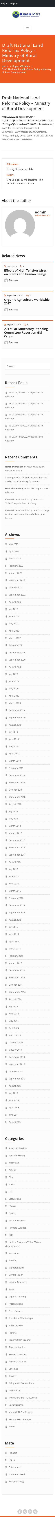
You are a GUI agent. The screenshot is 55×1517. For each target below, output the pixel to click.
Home (5, 66)
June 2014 (14, 1013)
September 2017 (17, 854)
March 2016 (15, 890)
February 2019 (16, 768)
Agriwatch (14, 1162)
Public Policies (16, 1325)
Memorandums (16, 1267)
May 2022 (13, 623)
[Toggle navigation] (27, 28)
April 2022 (14, 630)
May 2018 (13, 818)
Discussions (15, 1198)
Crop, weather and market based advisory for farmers (27, 514)
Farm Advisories (17, 1220)
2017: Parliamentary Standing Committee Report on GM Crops (26, 332)
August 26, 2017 (14, 324)
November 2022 (17, 580)
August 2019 (15, 724)
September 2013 (17, 1078)
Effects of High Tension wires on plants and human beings (25, 272)
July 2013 (13, 1093)
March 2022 (15, 638)
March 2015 (15, 948)
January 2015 (15, 963)
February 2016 (16, 898)
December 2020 (17, 652)
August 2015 (15, 919)
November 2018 (17, 782)
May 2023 (13, 544)
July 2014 (13, 1006)
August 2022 (15, 601)
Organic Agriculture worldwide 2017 (27, 301)
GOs (11, 1234)
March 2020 (15, 703)
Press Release (16, 1311)
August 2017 (15, 861)
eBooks (12, 1206)
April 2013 (14, 1107)
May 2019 (13, 746)
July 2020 (13, 674)
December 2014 (17, 970)
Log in (12, 1459)
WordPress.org (16, 1481)
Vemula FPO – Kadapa (20, 1419)
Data (11, 1191)
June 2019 (14, 739)
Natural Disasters (18, 1282)
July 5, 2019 (12, 266)
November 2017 (17, 847)
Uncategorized (16, 1404)
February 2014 (16, 1042)
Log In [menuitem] (4, 3)
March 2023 (15, 558)
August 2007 (15, 1121)
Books (12, 1184)
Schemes (13, 1368)
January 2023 (15, 573)
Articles (12, 1169)
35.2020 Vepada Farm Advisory (20, 503)
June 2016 (14, 883)
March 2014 (15, 1035)
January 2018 (15, 833)
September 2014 (17, 991)
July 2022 (13, 609)
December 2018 (17, 775)
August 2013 (15, 1085)
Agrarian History (17, 1155)
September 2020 (17, 659)
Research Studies (17, 1361)
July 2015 (13, 926)
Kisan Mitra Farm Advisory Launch (22, 499)
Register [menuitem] (14, 3)
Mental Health (16, 1274)
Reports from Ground (20, 1339)
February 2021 (16, 645)
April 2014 (14, 1028)
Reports (13, 1332)
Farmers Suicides (17, 1227)
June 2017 (14, 876)
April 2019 (14, 753)
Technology (14, 1390)
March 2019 (15, 760)
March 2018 (15, 825)
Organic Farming (17, 1296)
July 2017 (13, 869)
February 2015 (16, 955)
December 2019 (17, 710)
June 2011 (14, 1114)
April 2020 (14, 695)
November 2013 (17, 1064)
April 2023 (14, 551)
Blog (11, 1177)
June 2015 (14, 934)
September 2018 (17, 796)
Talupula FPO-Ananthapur (22, 1383)
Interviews (14, 1253)
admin (15, 280)
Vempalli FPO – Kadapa (20, 1412)
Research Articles (17, 1354)
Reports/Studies (21, 66)
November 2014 (17, 977)
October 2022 (15, 587)
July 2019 (13, 731)
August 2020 (15, 666)
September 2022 (17, 594)
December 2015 (17, 905)
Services (13, 1376)
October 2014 (15, 984)
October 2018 (15, 789)
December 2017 (17, 840)
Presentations (16, 1303)
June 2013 (14, 1100)
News (11, 1289)
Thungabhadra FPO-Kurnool (23, 1397)
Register (13, 1452)
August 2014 (15, 999)
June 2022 (14, 616)
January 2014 (15, 1049)
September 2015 (17, 912)
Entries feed (15, 1467)
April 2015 (14, 941)
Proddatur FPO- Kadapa (21, 1318)
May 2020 (13, 688)
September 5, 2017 (15, 295)
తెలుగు (12, 1426)
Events (12, 1213)
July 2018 (13, 811)
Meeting (13, 1260)
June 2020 (14, 681)
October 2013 (15, 1071)
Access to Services (18, 1148)
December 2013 (17, 1056)
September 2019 (17, 717)
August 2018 (15, 804)
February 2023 (16, 565)
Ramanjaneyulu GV (14, 477)
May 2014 (13, 1020)
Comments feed (17, 1474)
